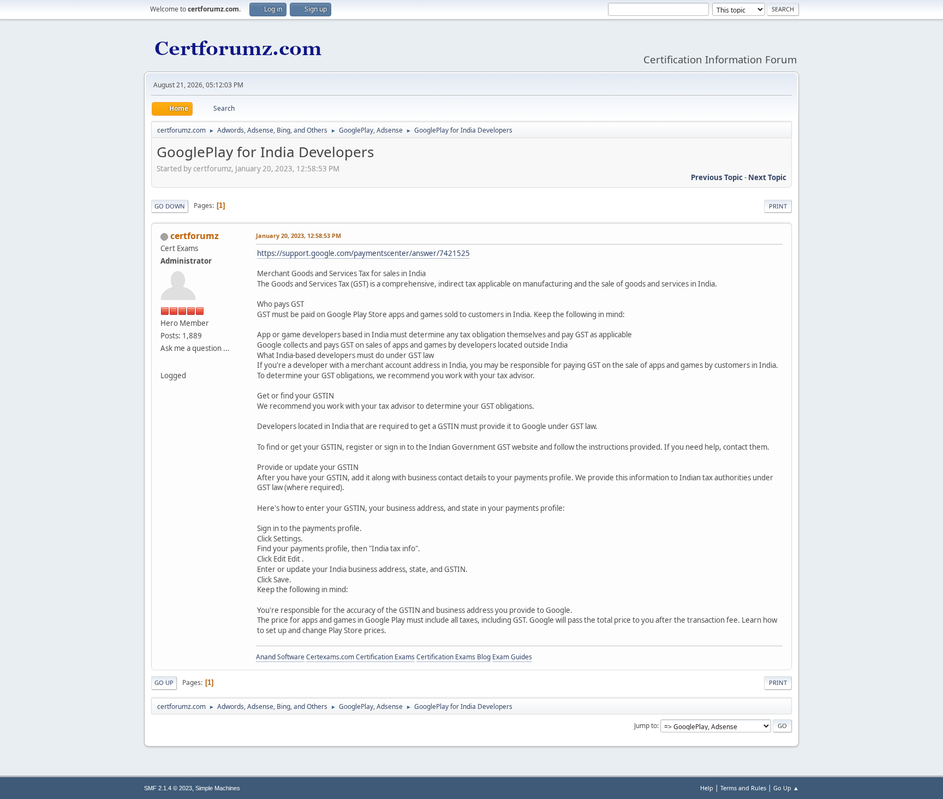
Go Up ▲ (786, 788)
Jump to (645, 725)
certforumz (194, 236)
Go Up (164, 682)
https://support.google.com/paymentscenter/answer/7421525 (363, 253)
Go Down (169, 206)
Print (778, 206)
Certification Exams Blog (453, 656)
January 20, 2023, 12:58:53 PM (298, 235)
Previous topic (717, 177)
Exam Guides (512, 656)
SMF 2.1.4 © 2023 (168, 788)
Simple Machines (217, 788)
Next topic (767, 177)
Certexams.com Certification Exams (360, 656)
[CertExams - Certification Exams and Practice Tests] (164, 362)
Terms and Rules (743, 788)
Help (706, 788)
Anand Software (280, 656)
